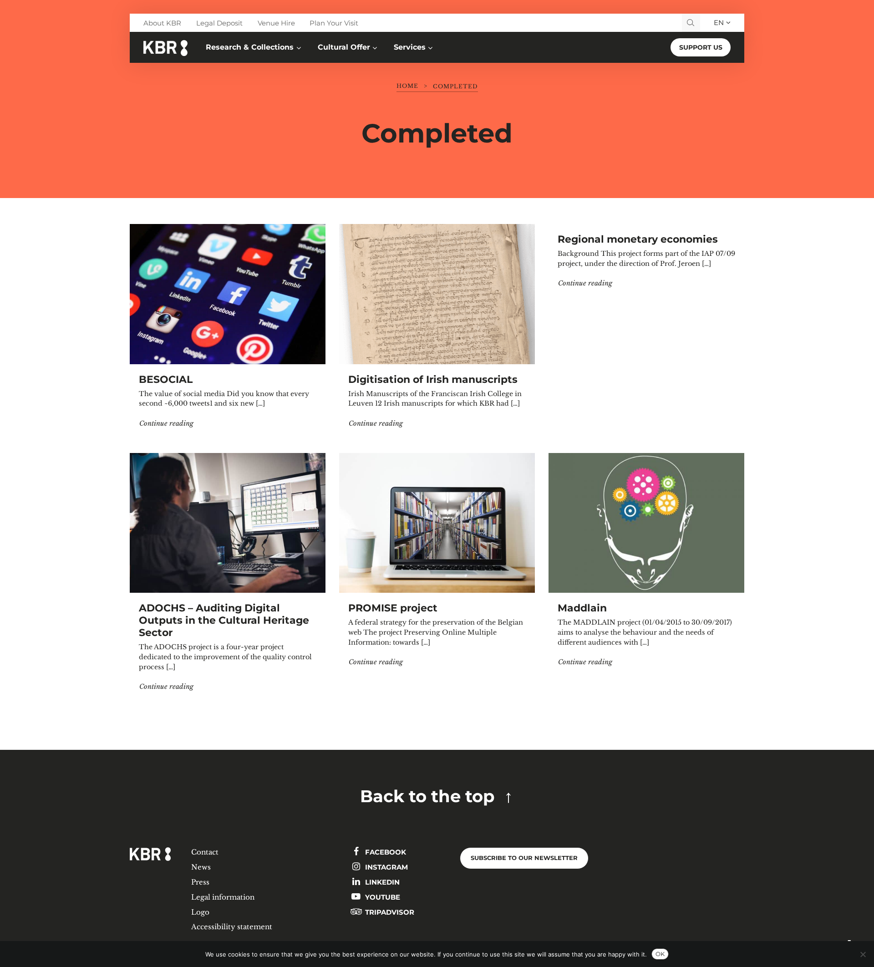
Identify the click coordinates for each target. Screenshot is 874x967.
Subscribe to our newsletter (524, 858)
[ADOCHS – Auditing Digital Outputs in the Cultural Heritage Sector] (227, 523)
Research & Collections (250, 47)
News (201, 867)
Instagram (385, 867)
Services (410, 47)
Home (407, 85)
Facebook (384, 852)
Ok (660, 953)
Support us (700, 47)
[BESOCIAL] (227, 294)
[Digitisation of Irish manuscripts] (437, 294)
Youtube (381, 897)
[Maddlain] (646, 523)
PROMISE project (392, 608)
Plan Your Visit (334, 23)
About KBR (162, 23)
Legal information (222, 897)
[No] (862, 954)
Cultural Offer (344, 47)
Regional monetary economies (638, 239)
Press (200, 882)
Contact (204, 852)
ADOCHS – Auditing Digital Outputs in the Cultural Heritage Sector (224, 620)
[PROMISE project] (437, 523)
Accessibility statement (231, 926)
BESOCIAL (166, 379)
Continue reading (166, 423)
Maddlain (582, 608)
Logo (200, 912)
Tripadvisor (388, 912)
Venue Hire (276, 23)
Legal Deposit (219, 23)
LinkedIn (381, 882)
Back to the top (427, 796)
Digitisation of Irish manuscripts (433, 379)
